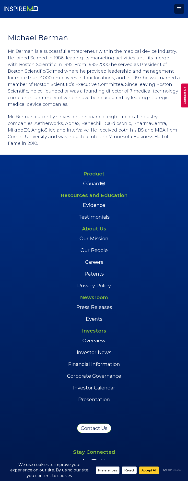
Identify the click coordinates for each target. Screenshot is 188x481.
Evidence (94, 205)
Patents (94, 274)
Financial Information (94, 364)
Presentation (94, 399)
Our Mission (94, 238)
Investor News (94, 352)
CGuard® (94, 184)
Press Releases (94, 307)
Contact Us (94, 428)
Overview (94, 341)
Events (94, 319)
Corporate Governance (94, 376)
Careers (94, 262)
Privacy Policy (94, 286)
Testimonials (94, 217)
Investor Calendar (94, 388)
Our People (94, 250)
